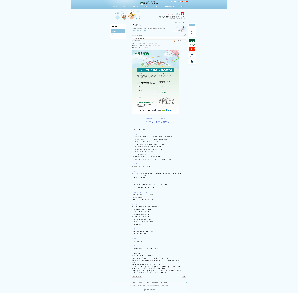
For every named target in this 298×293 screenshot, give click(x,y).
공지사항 (192, 29)
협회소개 (115, 6)
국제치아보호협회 (169, 6)
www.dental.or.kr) (152, 231)
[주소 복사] (183, 38)
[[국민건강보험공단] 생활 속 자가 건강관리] (134, 276)
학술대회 (155, 6)
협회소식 (125, 6)
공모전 (145, 6)
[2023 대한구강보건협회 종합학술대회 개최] (139, 276)
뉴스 (113, 34)
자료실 (182, 6)
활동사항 (135, 6)
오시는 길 (192, 33)
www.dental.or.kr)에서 (156, 184)
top (192, 35)
